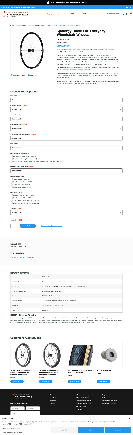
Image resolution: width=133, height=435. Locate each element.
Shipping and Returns (109, 403)
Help (103, 395)
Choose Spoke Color (19, 115)
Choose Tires (17, 143)
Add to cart (27, 226)
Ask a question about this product (51, 226)
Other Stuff (79, 409)
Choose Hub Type (18, 105)
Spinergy (49, 25)
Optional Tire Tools (16, 192)
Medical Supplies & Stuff (83, 403)
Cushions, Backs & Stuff (83, 401)
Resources (53, 401)
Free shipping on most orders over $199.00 (68, 3)
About (66, 14)
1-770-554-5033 (114, 14)
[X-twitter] (131, 7)
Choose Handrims (18, 124)
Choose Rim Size (18, 95)
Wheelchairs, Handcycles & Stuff (86, 395)
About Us (53, 398)
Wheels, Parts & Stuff (21, 25)
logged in (21, 257)
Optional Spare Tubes (17, 176)
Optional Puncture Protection (19, 153)
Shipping (16, 208)
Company (53, 395)
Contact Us (53, 403)
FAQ (72, 14)
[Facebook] (127, 7)
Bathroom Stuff (81, 406)
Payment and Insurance (109, 401)
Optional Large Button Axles (22, 166)
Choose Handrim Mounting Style (23, 134)
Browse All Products (84, 14)
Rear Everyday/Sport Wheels (37, 25)
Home (12, 25)
